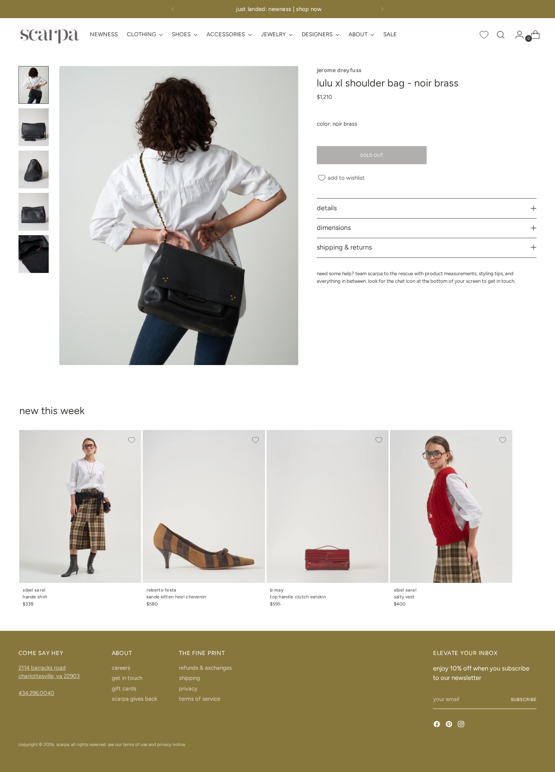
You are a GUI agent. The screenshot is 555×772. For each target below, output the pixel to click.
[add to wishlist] (132, 440)
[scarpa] (48, 34)
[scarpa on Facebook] (437, 725)
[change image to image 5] (33, 254)
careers (121, 667)
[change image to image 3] (33, 169)
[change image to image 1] (33, 85)
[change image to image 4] (33, 212)
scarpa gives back (134, 698)
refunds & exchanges (205, 667)
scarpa (62, 744)
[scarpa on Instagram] (461, 725)
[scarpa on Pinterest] (449, 725)
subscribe (524, 699)
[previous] (173, 9)
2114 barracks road (42, 667)
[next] (382, 9)
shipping (189, 678)
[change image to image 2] (33, 127)
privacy (188, 688)
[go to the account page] (516, 34)
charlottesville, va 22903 (49, 676)
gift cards (124, 688)
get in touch (127, 678)
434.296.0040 (36, 693)
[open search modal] (500, 34)
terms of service (199, 698)
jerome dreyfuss (339, 70)
